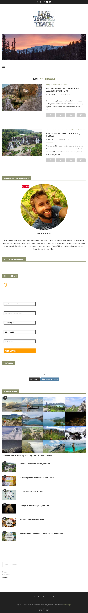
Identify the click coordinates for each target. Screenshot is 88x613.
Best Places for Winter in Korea (30, 491)
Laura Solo (51, 94)
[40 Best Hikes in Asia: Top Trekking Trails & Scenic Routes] (44, 425)
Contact (5, 578)
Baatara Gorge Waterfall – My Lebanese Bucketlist (62, 89)
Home (4, 572)
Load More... (34, 379)
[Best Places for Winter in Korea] (9, 495)
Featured (54, 130)
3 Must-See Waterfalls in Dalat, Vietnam (34, 464)
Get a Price (10, 351)
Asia (47, 130)
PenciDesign (67, 605)
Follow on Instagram (51, 379)
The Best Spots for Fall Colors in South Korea (36, 478)
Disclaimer (6, 575)
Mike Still (51, 139)
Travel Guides (72, 130)
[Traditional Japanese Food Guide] (9, 522)
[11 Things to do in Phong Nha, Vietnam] (9, 509)
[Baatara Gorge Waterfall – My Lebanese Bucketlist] (22, 97)
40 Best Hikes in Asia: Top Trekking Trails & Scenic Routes (27, 455)
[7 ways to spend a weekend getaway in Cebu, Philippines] (9, 536)
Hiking (48, 85)
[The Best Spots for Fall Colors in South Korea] (9, 481)
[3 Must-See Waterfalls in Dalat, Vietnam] (22, 142)
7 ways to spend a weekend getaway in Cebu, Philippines (40, 533)
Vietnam (82, 130)
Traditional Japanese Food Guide (31, 519)
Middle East (56, 85)
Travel (65, 85)
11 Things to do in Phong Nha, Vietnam (33, 505)
